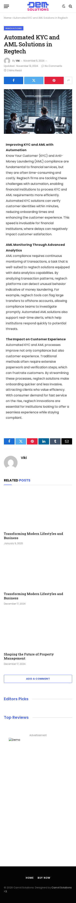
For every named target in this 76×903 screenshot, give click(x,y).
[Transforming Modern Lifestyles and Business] (38, 509)
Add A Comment (38, 679)
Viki (18, 60)
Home (7, 17)
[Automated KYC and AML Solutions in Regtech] (38, 111)
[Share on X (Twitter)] (33, 80)
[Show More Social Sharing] (68, 80)
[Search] (70, 6)
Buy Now (44, 877)
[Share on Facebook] (13, 80)
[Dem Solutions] (38, 6)
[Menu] (6, 6)
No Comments (53, 66)
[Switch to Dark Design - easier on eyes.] (63, 6)
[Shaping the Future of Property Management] (38, 630)
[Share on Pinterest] (54, 80)
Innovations (13, 28)
